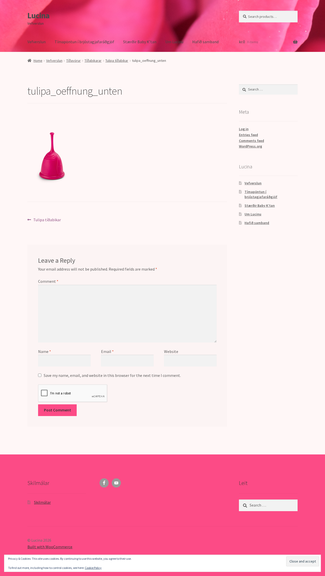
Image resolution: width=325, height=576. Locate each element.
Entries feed (248, 134)
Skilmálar (42, 502)
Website (171, 351)
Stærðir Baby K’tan (139, 41)
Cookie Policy (93, 568)
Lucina (38, 15)
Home (38, 60)
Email (107, 351)
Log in (244, 129)
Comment (48, 281)
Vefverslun (36, 41)
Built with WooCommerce (49, 546)
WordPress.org (250, 146)
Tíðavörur (73, 60)
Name (44, 351)
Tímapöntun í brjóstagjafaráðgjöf (84, 41)
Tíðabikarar (93, 60)
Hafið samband (205, 41)
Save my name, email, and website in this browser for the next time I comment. (112, 375)
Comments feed (251, 140)
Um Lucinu (174, 41)
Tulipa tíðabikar (116, 60)
